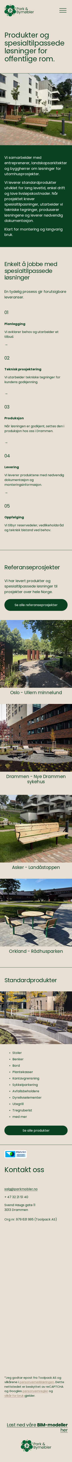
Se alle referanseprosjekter (36, 605)
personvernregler (35, 1391)
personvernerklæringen (37, 1382)
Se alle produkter (36, 1130)
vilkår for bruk (14, 1395)
